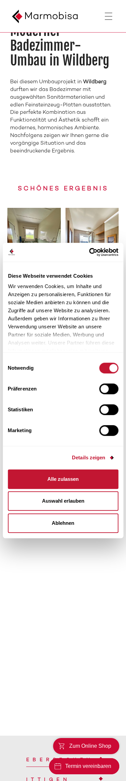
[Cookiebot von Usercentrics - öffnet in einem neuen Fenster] (89, 252)
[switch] (108, 388)
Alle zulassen (63, 479)
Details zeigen (88, 457)
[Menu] (114, 18)
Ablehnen (63, 523)
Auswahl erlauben (63, 501)
